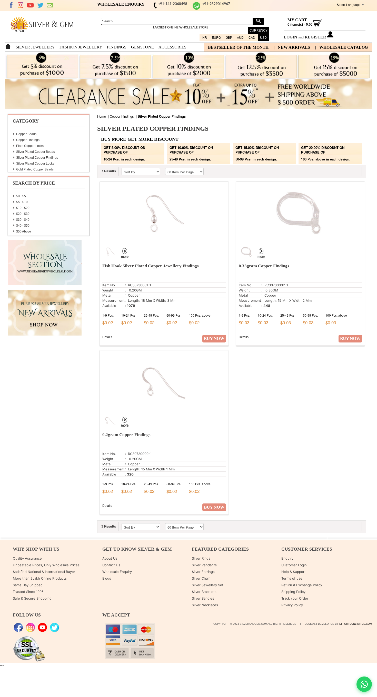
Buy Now (214, 338)
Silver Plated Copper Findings (37, 157)
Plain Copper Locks (30, 146)
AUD (240, 37)
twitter (40, 5)
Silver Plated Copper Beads (35, 152)
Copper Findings (27, 140)
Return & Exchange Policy (301, 585)
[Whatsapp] (196, 9)
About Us (109, 558)
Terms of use (291, 578)
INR (204, 37)
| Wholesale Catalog (341, 47)
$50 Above (23, 231)
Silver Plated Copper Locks (35, 163)
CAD (252, 37)
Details (107, 337)
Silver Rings (201, 558)
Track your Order (294, 598)
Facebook (11, 5)
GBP (229, 37)
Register (315, 37)
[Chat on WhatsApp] (364, 684)
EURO (216, 37)
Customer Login (294, 565)
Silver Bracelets (204, 592)
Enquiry (287, 558)
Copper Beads (26, 134)
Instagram (20, 5)
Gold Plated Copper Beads (35, 169)
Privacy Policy (292, 605)
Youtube (30, 5)
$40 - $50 (22, 225)
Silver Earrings (203, 572)
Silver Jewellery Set (207, 585)
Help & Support (293, 572)
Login (290, 37)
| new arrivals (292, 47)
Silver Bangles (203, 598)
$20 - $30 (22, 214)
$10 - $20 (22, 208)
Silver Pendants (204, 565)
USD (263, 37)
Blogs (106, 578)
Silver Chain (201, 578)
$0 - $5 (21, 196)
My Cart (297, 20)
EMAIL (50, 5)
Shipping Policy (293, 592)
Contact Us (111, 565)
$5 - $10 (22, 202)
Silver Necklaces (205, 605)
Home (101, 116)
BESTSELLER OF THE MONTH (238, 47)
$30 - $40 (22, 219)
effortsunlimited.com (355, 623)
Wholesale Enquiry (117, 572)
